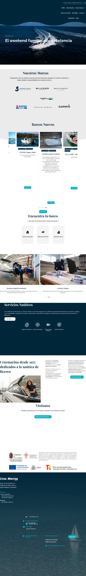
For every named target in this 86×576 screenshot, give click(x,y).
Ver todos (9, 319)
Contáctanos (71, 18)
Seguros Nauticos (27, 329)
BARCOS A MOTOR (43, 236)
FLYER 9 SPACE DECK (19, 154)
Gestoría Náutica (63, 288)
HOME (63, 8)
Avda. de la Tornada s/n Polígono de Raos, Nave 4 (72, 2)
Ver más (8, 51)
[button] (38, 207)
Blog (77, 18)
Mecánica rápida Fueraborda (16, 288)
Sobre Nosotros (70, 8)
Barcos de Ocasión (66, 13)
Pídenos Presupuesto (42, 417)
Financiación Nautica (48, 330)
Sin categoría (66, 148)
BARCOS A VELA (58, 236)
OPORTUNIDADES (27, 236)
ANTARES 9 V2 (66, 152)
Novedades (75, 13)
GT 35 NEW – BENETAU (43, 154)
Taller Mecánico (59, 329)
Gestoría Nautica (37, 329)
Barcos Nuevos (80, 8)
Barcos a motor (13, 150)
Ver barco (19, 202)
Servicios (81, 13)
